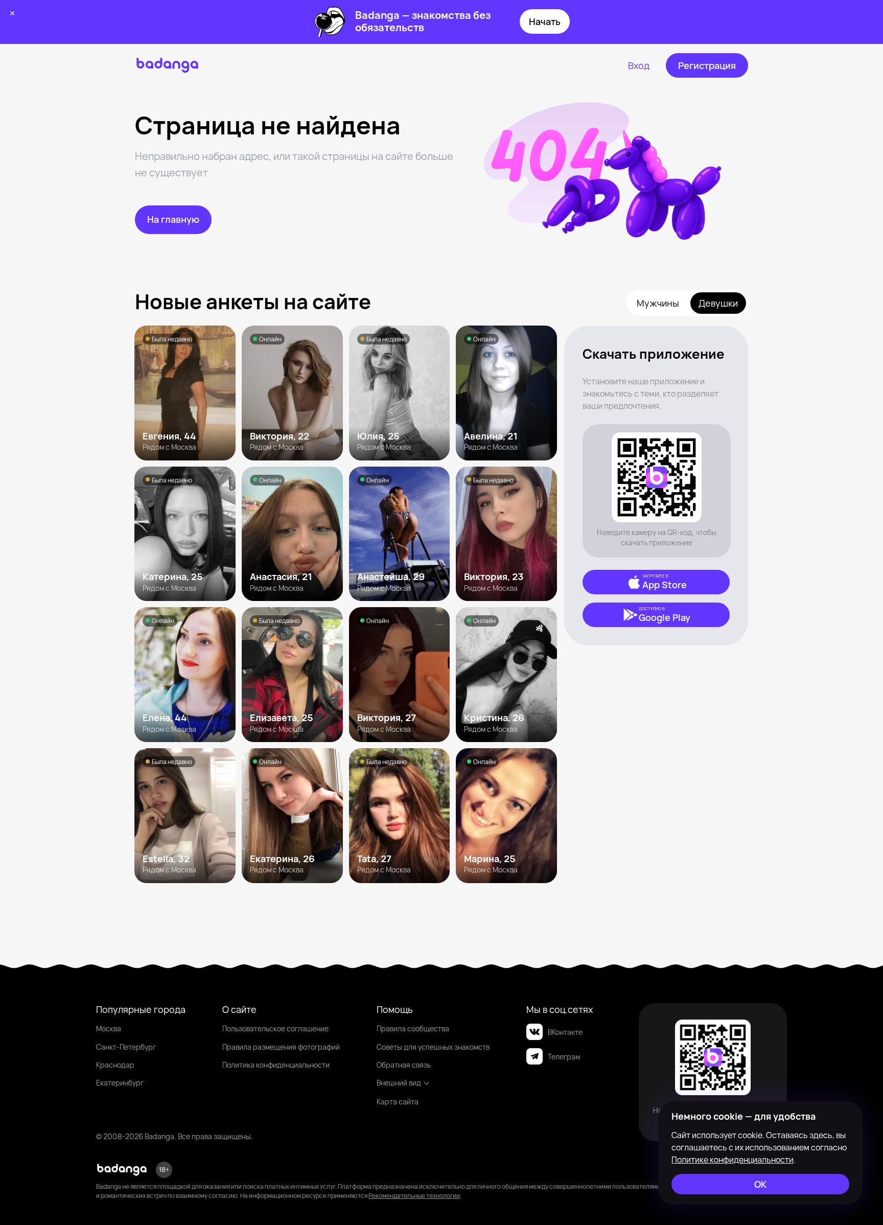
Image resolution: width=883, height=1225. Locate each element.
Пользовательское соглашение (275, 1028)
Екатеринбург (120, 1083)
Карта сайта (398, 1101)
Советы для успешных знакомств (433, 1047)
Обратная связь (404, 1065)
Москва (108, 1028)
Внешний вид (399, 1083)
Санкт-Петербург (126, 1047)
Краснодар (115, 1065)
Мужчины (658, 303)
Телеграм (564, 1056)
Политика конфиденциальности (276, 1065)
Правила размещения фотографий (281, 1047)
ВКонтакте (565, 1032)
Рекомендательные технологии (414, 1195)
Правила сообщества (413, 1028)
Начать (545, 21)
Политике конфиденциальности (732, 1159)
